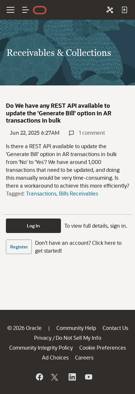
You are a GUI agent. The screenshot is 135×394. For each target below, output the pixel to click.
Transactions (41, 193)
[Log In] (124, 10)
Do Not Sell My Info (78, 337)
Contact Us (115, 327)
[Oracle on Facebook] (39, 377)
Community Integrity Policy (41, 347)
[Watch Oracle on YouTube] (88, 377)
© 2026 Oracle (24, 327)
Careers (84, 357)
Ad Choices (55, 357)
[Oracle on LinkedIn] (72, 377)
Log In (33, 225)
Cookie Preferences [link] (102, 347)
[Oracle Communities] (110, 10)
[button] (25, 10)
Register (19, 246)
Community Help (76, 327)
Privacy (42, 337)
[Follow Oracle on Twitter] (55, 377)
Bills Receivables (78, 193)
